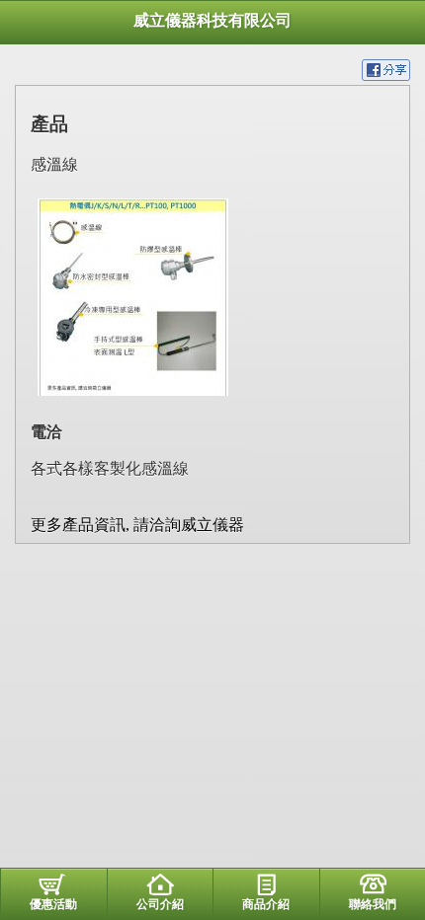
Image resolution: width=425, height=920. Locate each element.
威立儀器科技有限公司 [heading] (212, 20)
